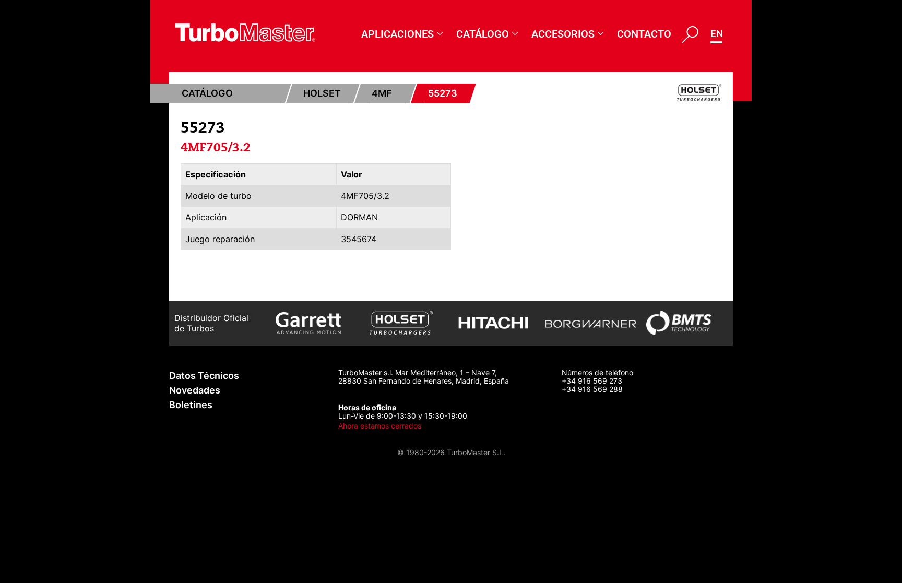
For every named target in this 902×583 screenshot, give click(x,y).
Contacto (644, 34)
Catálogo (482, 34)
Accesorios (563, 34)
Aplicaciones (397, 34)
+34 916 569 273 (592, 380)
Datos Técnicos (204, 375)
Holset (322, 93)
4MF (382, 93)
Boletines (190, 404)
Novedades (194, 390)
